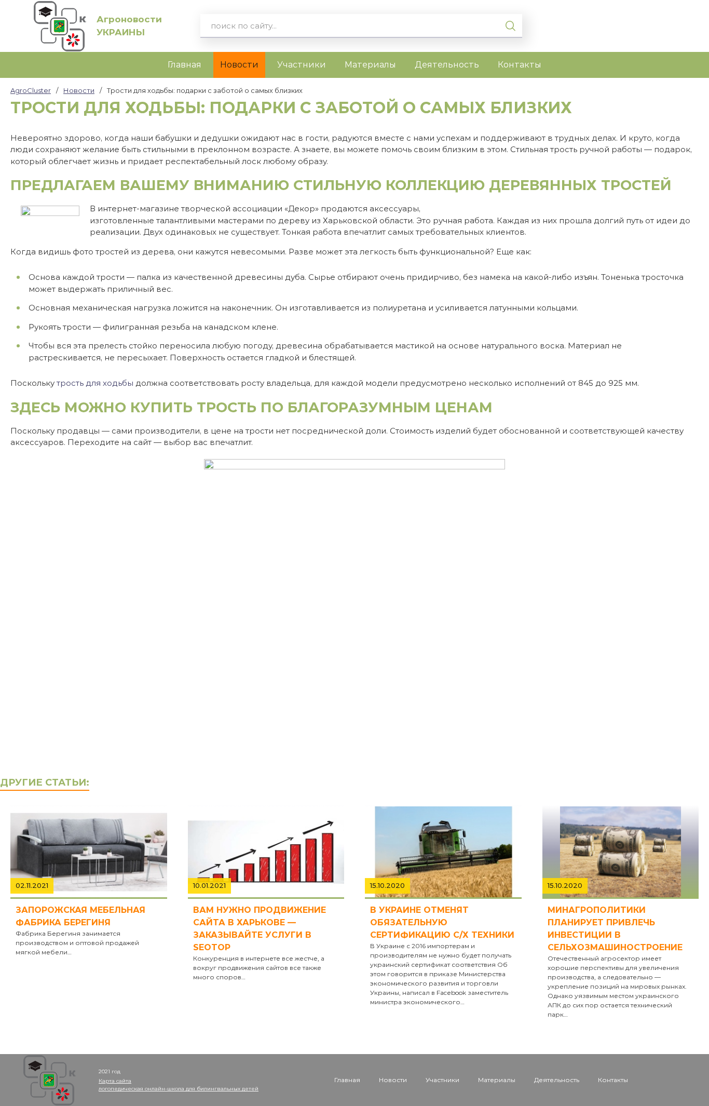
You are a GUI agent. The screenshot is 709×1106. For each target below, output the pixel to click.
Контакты (519, 65)
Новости (239, 65)
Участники (301, 65)
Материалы (370, 65)
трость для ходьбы (95, 383)
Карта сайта (115, 1080)
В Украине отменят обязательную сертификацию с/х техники (442, 922)
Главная (184, 65)
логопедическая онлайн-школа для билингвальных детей (178, 1088)
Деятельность (447, 65)
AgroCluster (30, 90)
